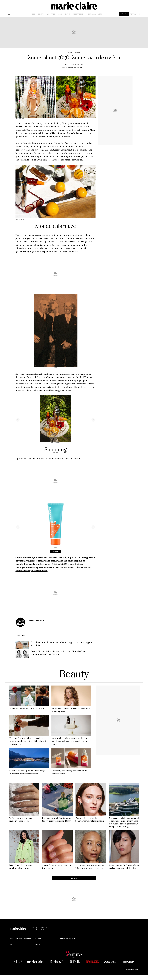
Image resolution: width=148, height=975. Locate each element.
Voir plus (74, 878)
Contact (39, 944)
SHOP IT (55, 551)
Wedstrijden (78, 14)
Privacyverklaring (68, 938)
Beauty (41, 14)
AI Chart (38, 938)
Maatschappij (64, 14)
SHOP (123, 14)
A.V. (11, 944)
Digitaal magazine (94, 14)
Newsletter (135, 14)
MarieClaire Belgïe (37, 620)
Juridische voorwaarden (20, 938)
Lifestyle (51, 14)
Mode (33, 14)
